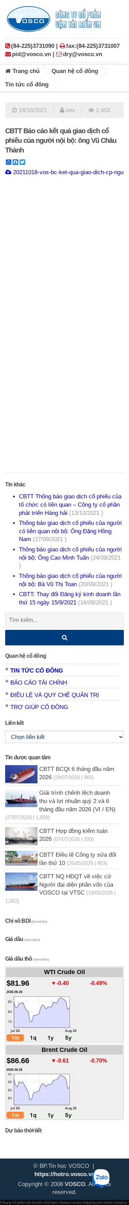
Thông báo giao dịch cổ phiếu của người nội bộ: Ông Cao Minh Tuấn (70, 557)
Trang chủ (25, 71)
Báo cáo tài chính (38, 682)
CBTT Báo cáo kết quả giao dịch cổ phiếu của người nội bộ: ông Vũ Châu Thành (60, 140)
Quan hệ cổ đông (75, 71)
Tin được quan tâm (27, 757)
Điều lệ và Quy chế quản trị (54, 695)
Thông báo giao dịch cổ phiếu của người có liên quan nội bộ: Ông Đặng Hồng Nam (70, 531)
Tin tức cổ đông (27, 84)
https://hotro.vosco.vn (64, 1174)
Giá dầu (22, 939)
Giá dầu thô (27, 959)
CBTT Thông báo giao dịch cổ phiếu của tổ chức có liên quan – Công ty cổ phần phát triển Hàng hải (70, 504)
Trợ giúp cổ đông (39, 707)
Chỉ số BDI (26, 921)
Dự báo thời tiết (23, 1130)
